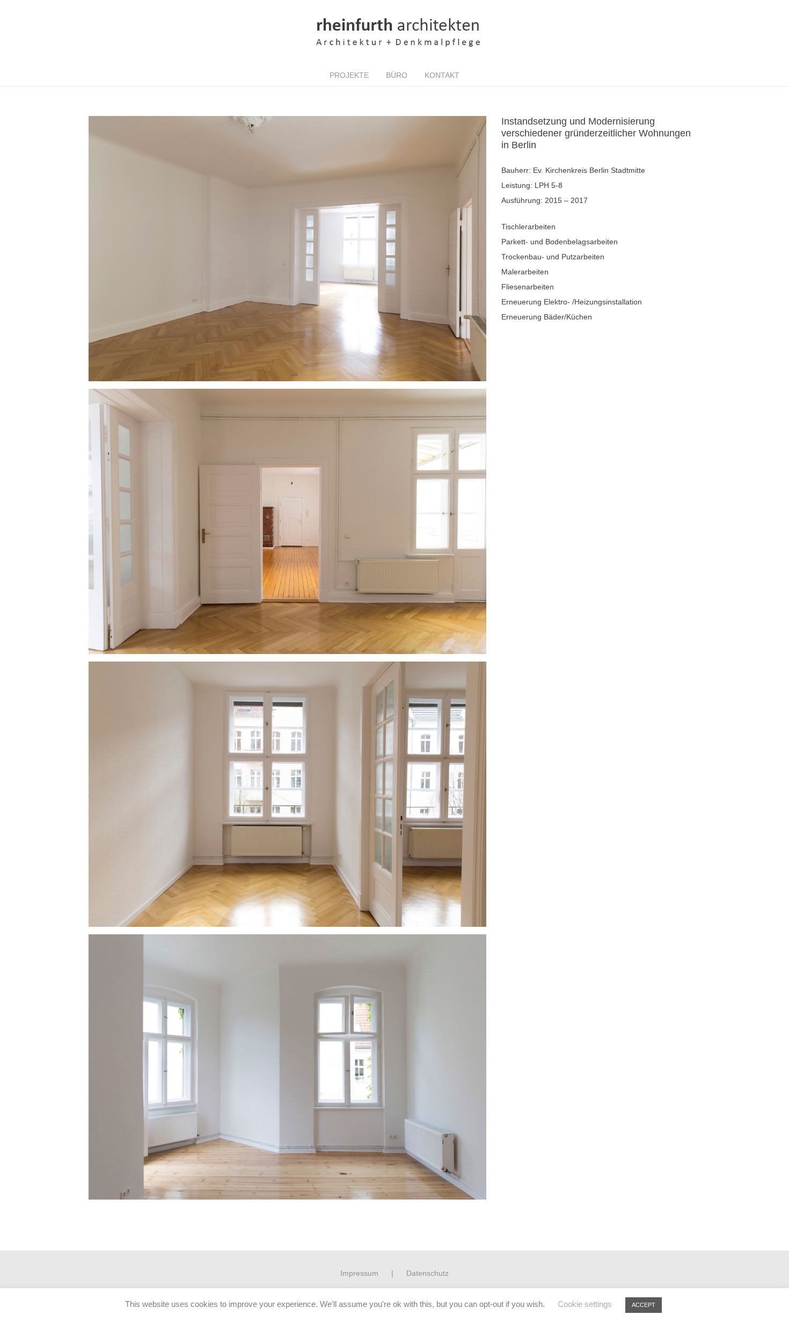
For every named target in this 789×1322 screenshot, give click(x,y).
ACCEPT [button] (643, 1305)
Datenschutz (427, 1273)
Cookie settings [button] (585, 1304)
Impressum (359, 1273)
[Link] (394, 32)
